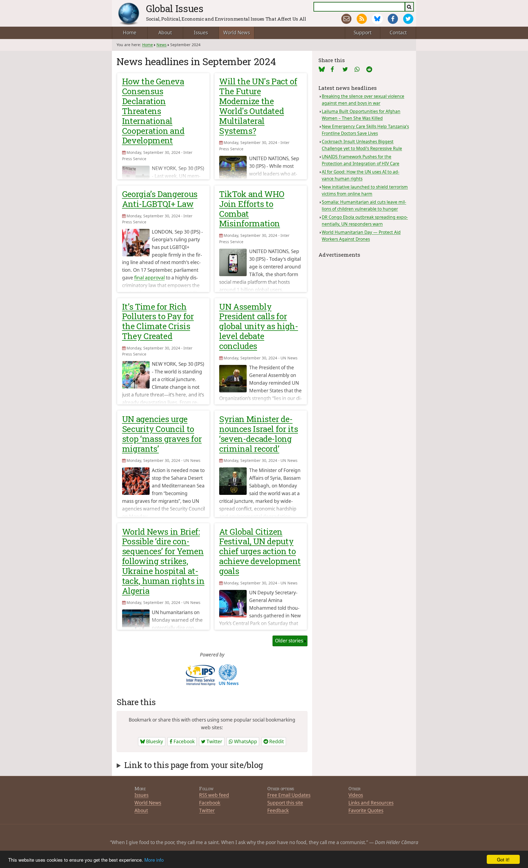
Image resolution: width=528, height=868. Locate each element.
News (161, 44)
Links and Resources (371, 803)
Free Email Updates (288, 795)
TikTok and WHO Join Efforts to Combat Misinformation (251, 208)
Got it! (503, 859)
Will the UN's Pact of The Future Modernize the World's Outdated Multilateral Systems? (258, 106)
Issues (201, 32)
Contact (398, 32)
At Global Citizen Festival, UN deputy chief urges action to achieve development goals (260, 551)
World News (236, 32)
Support (363, 32)
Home (129, 32)
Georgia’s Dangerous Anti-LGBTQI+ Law (159, 198)
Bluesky (154, 741)
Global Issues (175, 8)
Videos (355, 795)
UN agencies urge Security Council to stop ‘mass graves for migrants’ (162, 434)
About (165, 32)
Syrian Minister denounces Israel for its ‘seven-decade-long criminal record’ (258, 434)
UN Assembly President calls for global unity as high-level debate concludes (258, 326)
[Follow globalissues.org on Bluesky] (377, 18)
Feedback (278, 810)
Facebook (183, 741)
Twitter (213, 741)
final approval (149, 277)
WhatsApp (245, 741)
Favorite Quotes (365, 810)
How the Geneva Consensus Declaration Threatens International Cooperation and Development (153, 111)
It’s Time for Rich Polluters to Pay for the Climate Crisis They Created (158, 321)
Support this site (285, 803)
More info (154, 859)
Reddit (276, 741)
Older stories (289, 640)
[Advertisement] (363, 293)
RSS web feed (214, 795)
